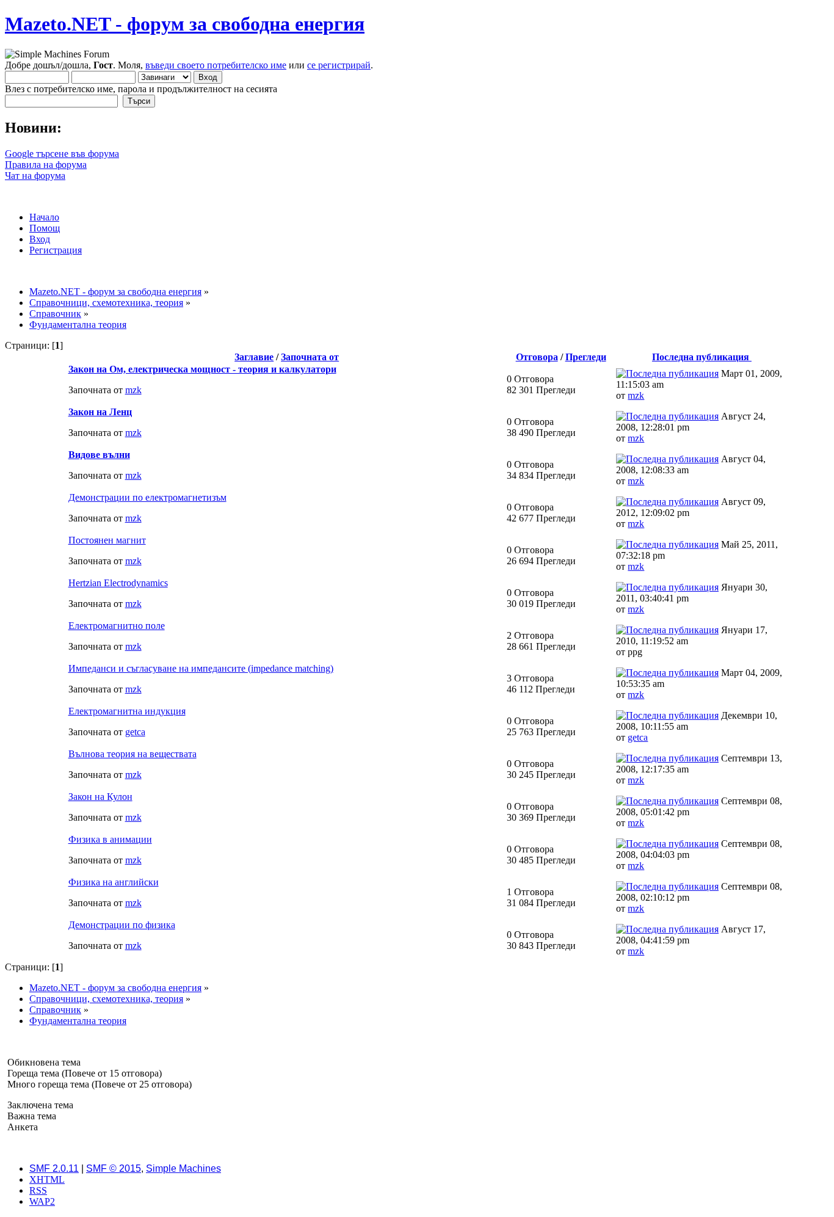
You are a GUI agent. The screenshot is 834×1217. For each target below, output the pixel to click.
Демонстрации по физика (121, 925)
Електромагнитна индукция (127, 711)
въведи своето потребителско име (215, 65)
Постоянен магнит (107, 540)
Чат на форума (35, 175)
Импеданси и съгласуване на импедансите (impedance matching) (200, 668)
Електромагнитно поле (116, 625)
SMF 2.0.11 (54, 1168)
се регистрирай (339, 65)
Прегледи (585, 357)
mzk (133, 390)
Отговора (537, 357)
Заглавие (254, 357)
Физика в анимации (110, 839)
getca (135, 732)
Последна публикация (702, 357)
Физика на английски (113, 882)
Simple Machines (183, 1168)
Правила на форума (46, 164)
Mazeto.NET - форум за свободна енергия (184, 24)
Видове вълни (99, 454)
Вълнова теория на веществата (132, 754)
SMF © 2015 (113, 1168)
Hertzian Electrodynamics (118, 583)
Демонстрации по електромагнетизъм (147, 497)
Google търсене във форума (62, 153)
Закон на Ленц (100, 412)
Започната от (310, 357)
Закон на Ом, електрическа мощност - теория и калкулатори (202, 369)
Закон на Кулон (100, 796)
